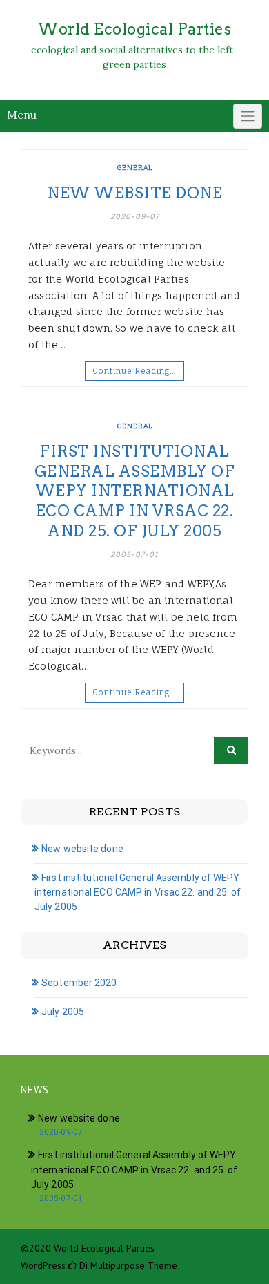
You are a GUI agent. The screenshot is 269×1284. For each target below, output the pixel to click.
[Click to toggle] (247, 116)
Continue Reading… (134, 371)
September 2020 (79, 982)
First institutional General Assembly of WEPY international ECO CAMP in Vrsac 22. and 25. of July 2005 (134, 490)
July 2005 (62, 1011)
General (134, 167)
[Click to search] (231, 750)
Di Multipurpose (111, 1265)
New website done (134, 193)
